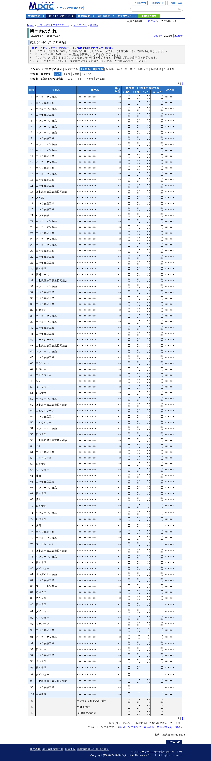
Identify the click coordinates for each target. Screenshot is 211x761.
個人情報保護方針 (52, 749)
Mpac (30, 25)
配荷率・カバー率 (116, 69)
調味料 (94, 25)
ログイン (153, 21)
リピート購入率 (139, 69)
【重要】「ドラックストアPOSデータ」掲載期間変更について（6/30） (71, 48)
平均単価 (169, 69)
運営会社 (35, 749)
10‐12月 (87, 74)
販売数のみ (71, 69)
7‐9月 (76, 74)
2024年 (158, 36)
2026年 (178, 36)
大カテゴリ (80, 25)
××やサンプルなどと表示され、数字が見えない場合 (150, 727)
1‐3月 (71, 78)
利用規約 (70, 749)
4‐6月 (67, 74)
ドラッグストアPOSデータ (53, 25)
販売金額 (156, 69)
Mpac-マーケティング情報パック (151, 751)
